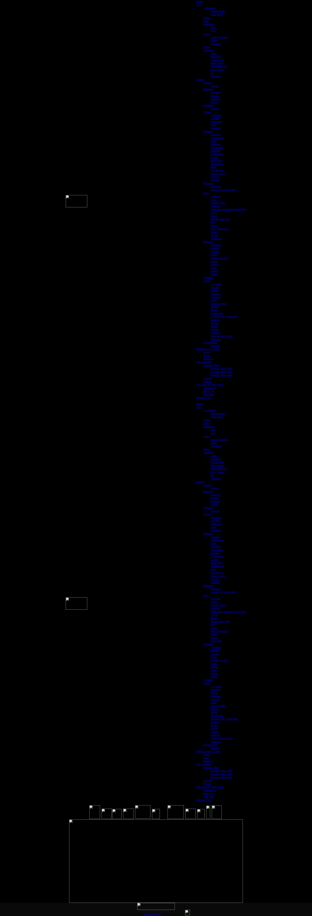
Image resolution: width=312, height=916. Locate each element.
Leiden (214, 157)
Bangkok (216, 56)
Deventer (216, 144)
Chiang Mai (217, 60)
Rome (214, 225)
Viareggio (216, 238)
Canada (207, 378)
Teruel (214, 326)
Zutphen (215, 180)
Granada (215, 297)
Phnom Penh (218, 11)
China (206, 17)
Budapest (216, 186)
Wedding (216, 76)
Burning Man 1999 (221, 368)
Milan (214, 215)
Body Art (208, 391)
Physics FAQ (203, 397)
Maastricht (216, 160)
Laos (206, 34)
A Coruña (216, 284)
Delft (213, 141)
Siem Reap (217, 14)
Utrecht (215, 176)
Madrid (215, 306)
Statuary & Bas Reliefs (224, 189)
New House (217, 69)
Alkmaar (215, 134)
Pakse (214, 40)
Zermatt (215, 345)
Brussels (215, 98)
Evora (214, 254)
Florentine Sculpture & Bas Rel (228, 209)
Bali (213, 27)
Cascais (215, 251)
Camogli (215, 196)
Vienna (215, 86)
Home (199, 1)
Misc (213, 167)
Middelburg (217, 163)
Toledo (214, 329)
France (207, 111)
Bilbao (214, 290)
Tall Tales (208, 394)
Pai (212, 73)
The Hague (217, 170)
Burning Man (211, 365)
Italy (206, 193)
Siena (214, 232)
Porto (214, 267)
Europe (200, 79)
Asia (198, 4)
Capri (214, 199)
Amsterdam (217, 137)
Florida (207, 381)
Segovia (215, 319)
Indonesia (209, 24)
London (215, 108)
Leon (213, 300)
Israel (206, 355)
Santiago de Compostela (224, 316)
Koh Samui (217, 63)
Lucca (214, 212)
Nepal (206, 47)
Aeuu (214, 53)
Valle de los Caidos (221, 336)
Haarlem (215, 150)
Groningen (217, 147)
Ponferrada (217, 313)
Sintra (214, 274)
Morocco (208, 358)
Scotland (208, 277)
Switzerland (210, 342)
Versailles (216, 128)
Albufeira (216, 245)
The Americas (204, 362)
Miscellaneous (219, 66)
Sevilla (214, 323)
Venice (214, 235)
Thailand (208, 50)
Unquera (215, 332)
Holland (208, 131)
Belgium (208, 89)
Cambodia (209, 8)
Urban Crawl (218, 173)
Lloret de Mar (218, 303)
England (208, 105)
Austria (208, 82)
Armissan (216, 115)
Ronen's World (152, 914)
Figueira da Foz (219, 258)
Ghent (214, 102)
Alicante (215, 287)
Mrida (214, 310)
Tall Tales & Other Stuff (210, 384)
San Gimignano (219, 228)
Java (213, 30)
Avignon (215, 118)
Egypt (206, 352)
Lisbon (214, 264)
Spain (207, 280)
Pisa (213, 222)
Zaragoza (216, 339)
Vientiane (216, 43)
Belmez (215, 248)
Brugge (215, 95)
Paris (213, 124)
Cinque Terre (218, 202)
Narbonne (216, 121)
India (206, 21)
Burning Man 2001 (221, 375)
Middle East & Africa (208, 349)
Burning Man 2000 (221, 371)
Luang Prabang (219, 37)
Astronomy (209, 388)
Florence (215, 206)
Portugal (208, 241)
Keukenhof (217, 154)
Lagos (214, 261)
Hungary (208, 183)
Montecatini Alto (220, 219)
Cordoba (215, 293)
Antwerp (216, 92)
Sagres (214, 271)
